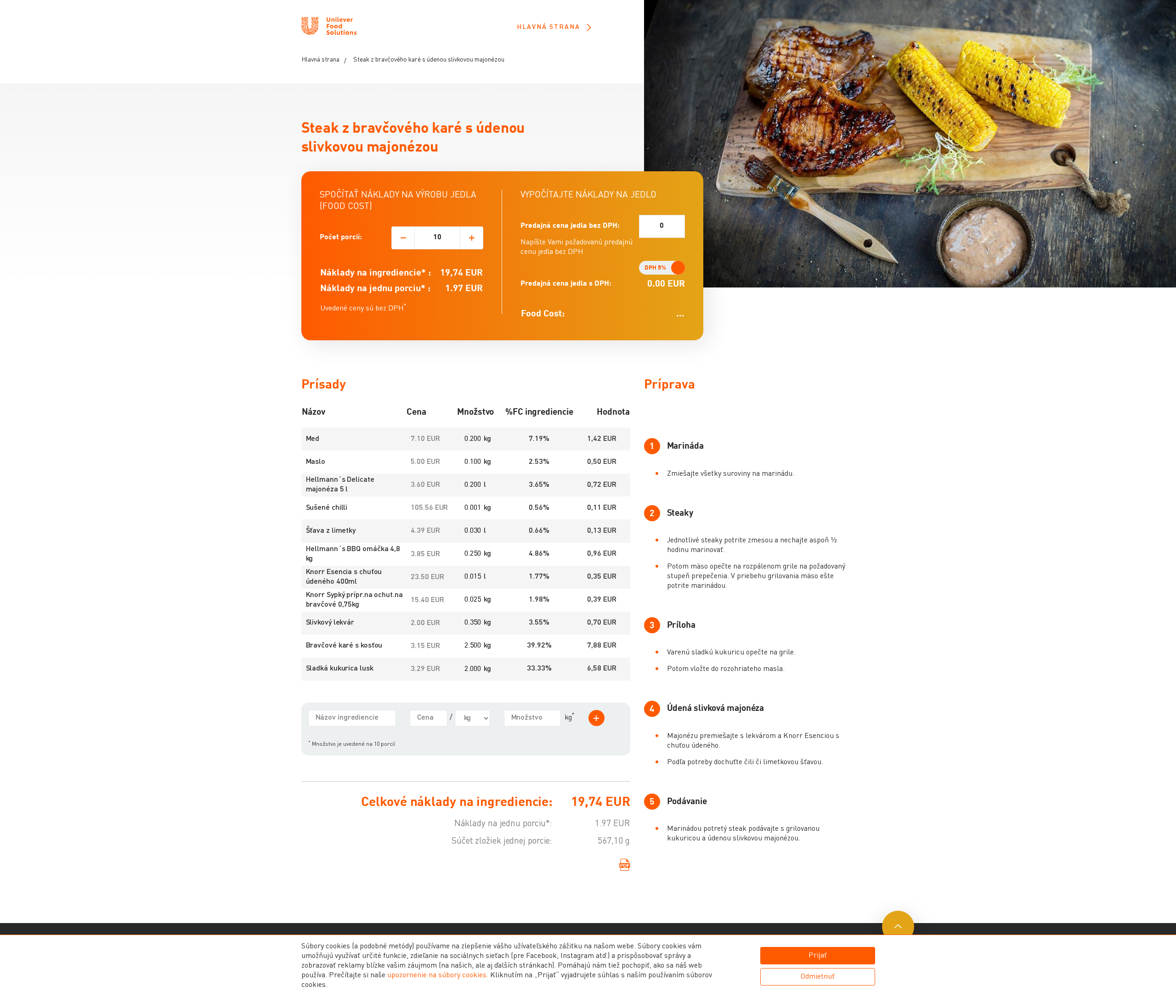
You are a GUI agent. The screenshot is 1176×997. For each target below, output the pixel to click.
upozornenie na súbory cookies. (437, 975)
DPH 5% (655, 268)
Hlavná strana (548, 27)
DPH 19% (667, 268)
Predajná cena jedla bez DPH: (570, 226)
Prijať (817, 955)
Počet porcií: (341, 237)
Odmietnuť (818, 976)
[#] (328, 27)
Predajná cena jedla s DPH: (565, 283)
